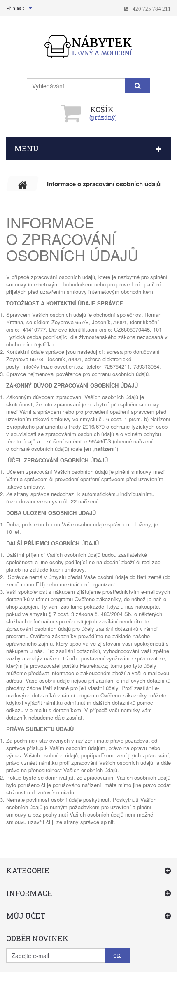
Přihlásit (15, 8)
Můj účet (25, 916)
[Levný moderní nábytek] (88, 46)
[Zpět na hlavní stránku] (23, 183)
